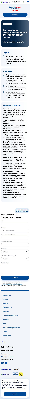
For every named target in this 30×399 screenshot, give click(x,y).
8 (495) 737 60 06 (16, 1)
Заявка (15, 15)
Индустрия (4, 248)
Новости (6, 319)
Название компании (6, 241)
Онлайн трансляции (10, 315)
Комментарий (5, 262)
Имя (2, 221)
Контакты (7, 336)
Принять (15, 394)
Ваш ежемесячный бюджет (8, 255)
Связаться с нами (5, 354)
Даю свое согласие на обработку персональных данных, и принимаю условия (12, 283)
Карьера (6, 311)
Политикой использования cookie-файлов (14, 389)
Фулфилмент (7, 24)
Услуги (5, 299)
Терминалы (7, 307)
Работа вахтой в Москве (7, 356)
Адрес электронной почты (8, 235)
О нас (5, 332)
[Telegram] (2, 363)
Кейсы (5, 303)
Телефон (3, 228)
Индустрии (7, 295)
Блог (4, 323)
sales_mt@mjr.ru (7, 350)
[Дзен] (6, 363)
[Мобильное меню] (28, 2)
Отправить (15, 277)
